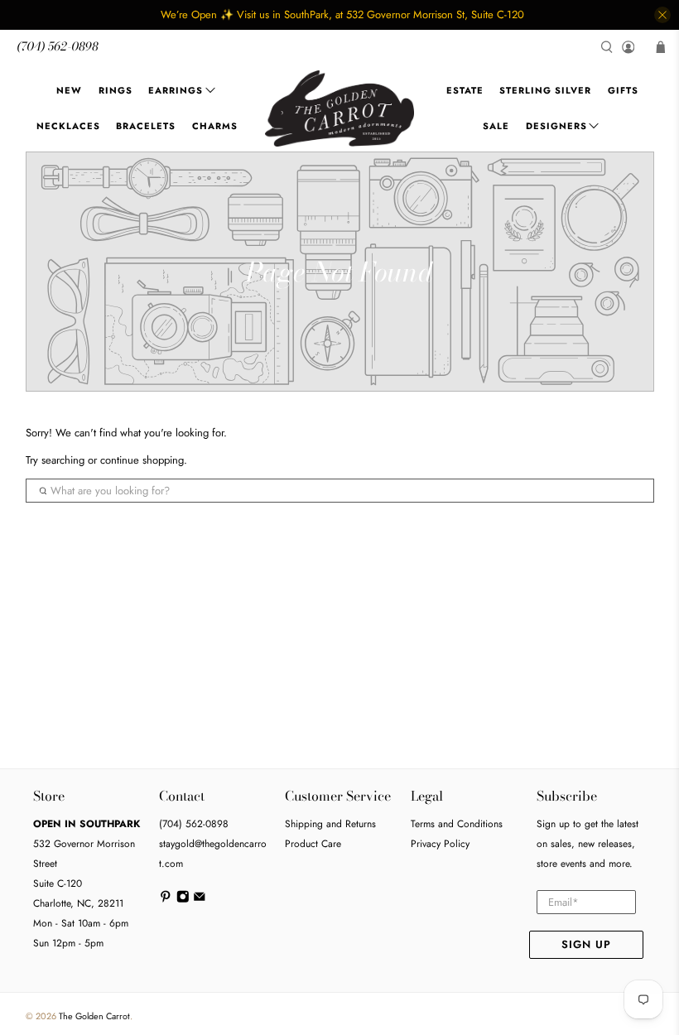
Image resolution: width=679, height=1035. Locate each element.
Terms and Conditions (457, 823)
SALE (496, 125)
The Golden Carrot (94, 1016)
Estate (465, 90)
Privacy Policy (440, 843)
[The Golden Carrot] (339, 108)
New (69, 90)
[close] (662, 15)
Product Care (313, 843)
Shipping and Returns (330, 823)
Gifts (623, 90)
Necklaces (68, 125)
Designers (556, 125)
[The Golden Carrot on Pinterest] (165, 900)
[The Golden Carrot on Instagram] (183, 900)
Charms (215, 125)
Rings (115, 90)
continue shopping (142, 460)
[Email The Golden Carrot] (199, 900)
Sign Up (586, 944)
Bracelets (146, 125)
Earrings (175, 90)
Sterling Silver (545, 90)
